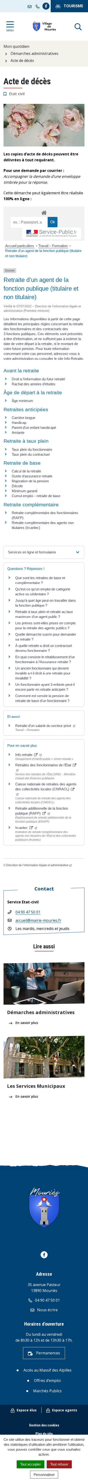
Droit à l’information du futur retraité (38, 379)
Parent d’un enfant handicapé (34, 428)
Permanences (47, 1353)
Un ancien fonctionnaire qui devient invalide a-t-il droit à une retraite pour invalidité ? (42, 673)
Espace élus (26, 1410)
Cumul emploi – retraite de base (36, 496)
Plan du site (44, 1434)
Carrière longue (23, 418)
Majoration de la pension (30, 481)
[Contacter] (30, 6)
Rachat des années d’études (33, 384)
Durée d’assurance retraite (32, 476)
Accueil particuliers (20, 246)
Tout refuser (59, 1464)
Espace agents (64, 1410)
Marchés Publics (47, 1390)
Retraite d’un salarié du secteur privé (43, 726)
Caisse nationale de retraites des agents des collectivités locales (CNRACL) (46, 786)
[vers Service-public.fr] (51, 233)
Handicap (19, 423)
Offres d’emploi (47, 1380)
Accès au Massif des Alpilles (47, 1370)
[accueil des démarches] (44, 212)
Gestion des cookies (44, 1425)
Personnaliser (44, 1475)
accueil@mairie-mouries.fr (38, 920)
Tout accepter (30, 1464)
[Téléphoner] (38, 6)
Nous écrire (47, 1309)
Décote (17, 486)
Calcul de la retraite (26, 471)
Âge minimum (22, 401)
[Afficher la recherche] (78, 26)
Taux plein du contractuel (31, 454)
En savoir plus (26, 1022)
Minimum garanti (24, 491)
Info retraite (24, 755)
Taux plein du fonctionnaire (32, 449)
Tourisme (73, 5)
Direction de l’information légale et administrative (37, 865)
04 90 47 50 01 (27, 912)
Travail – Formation (53, 246)
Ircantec (22, 828)
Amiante (18, 432)
